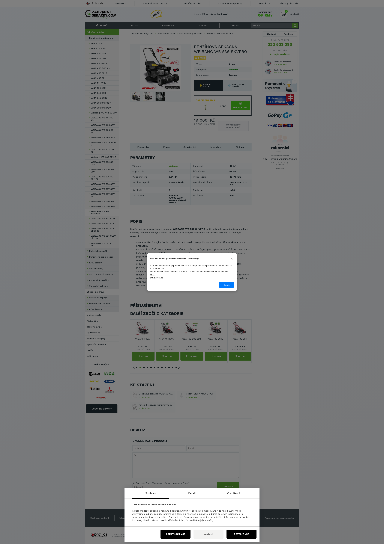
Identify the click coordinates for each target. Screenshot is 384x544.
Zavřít (227, 285)
